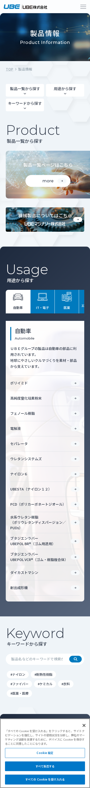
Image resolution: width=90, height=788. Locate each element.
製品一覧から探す (25, 88)
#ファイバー (19, 683)
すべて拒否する (45, 766)
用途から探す (65, 88)
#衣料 (66, 683)
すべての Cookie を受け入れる (45, 779)
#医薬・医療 (19, 693)
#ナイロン (17, 674)
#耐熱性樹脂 (43, 674)
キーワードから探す (25, 103)
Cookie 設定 (44, 753)
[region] (45, 753)
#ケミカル (45, 683)
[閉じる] (84, 725)
